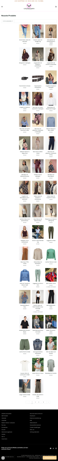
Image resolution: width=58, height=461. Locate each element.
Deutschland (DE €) (8, 456)
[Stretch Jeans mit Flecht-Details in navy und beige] (37, 297)
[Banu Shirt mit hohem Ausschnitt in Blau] (24, 120)
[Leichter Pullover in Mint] (51, 253)
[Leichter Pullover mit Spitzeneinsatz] (24, 210)
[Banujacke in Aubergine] (24, 54)
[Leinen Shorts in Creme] (37, 364)
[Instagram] (56, 448)
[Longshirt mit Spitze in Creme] (24, 98)
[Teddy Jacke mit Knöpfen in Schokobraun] (37, 187)
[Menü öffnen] (3, 6)
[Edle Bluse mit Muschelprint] (51, 166)
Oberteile (4, 418)
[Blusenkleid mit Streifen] (51, 364)
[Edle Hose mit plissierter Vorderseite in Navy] (51, 143)
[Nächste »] (48, 402)
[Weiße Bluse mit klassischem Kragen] (51, 98)
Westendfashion (27, 455)
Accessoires (4, 427)
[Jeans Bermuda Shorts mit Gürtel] (37, 322)
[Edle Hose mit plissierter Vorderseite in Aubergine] (37, 120)
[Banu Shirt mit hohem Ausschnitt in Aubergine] (37, 98)
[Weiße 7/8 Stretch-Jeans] (51, 322)
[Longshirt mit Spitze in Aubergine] (51, 77)
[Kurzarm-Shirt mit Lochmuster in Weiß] (24, 364)
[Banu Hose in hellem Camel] (37, 143)
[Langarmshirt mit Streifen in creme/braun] (37, 54)
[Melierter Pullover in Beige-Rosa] (24, 143)
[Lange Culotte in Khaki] (24, 386)
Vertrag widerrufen (34, 432)
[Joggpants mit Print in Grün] (37, 275)
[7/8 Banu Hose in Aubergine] (37, 166)
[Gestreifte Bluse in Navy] (24, 297)
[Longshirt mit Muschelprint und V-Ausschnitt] (24, 187)
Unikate (3, 434)
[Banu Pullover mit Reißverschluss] (37, 210)
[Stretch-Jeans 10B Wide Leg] (37, 232)
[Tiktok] (53, 448)
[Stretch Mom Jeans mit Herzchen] (24, 31)
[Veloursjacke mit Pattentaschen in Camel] (51, 31)
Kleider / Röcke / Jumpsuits (8, 422)
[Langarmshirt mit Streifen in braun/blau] (51, 54)
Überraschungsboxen (7, 432)
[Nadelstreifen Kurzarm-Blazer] (24, 322)
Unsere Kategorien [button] (6, 413)
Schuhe (3, 429)
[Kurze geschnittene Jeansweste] (37, 343)
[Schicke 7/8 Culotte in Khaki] (37, 386)
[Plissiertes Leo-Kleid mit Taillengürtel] (51, 210)
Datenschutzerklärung (35, 418)
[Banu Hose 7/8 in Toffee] (24, 253)
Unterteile (4, 420)
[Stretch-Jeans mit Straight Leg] (37, 31)
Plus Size (4, 425)
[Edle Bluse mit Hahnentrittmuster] (24, 166)
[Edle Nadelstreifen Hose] (51, 297)
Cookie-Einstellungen (35, 427)
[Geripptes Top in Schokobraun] (24, 232)
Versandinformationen (35, 425)
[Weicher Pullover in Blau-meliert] (51, 120)
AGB (31, 420)
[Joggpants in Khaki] (51, 232)
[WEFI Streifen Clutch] (51, 275)
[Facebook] (50, 448)
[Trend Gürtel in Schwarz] (24, 77)
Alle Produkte (5, 416)
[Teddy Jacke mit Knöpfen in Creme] (51, 187)
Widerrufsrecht (33, 422)
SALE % (3, 436)
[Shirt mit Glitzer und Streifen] (51, 343)
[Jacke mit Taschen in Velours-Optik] (24, 275)
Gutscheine (4, 439)
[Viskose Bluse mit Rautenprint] (37, 253)
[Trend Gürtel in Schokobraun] (37, 77)
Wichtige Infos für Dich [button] (36, 413)
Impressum (32, 416)
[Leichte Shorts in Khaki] (24, 343)
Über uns (32, 429)
